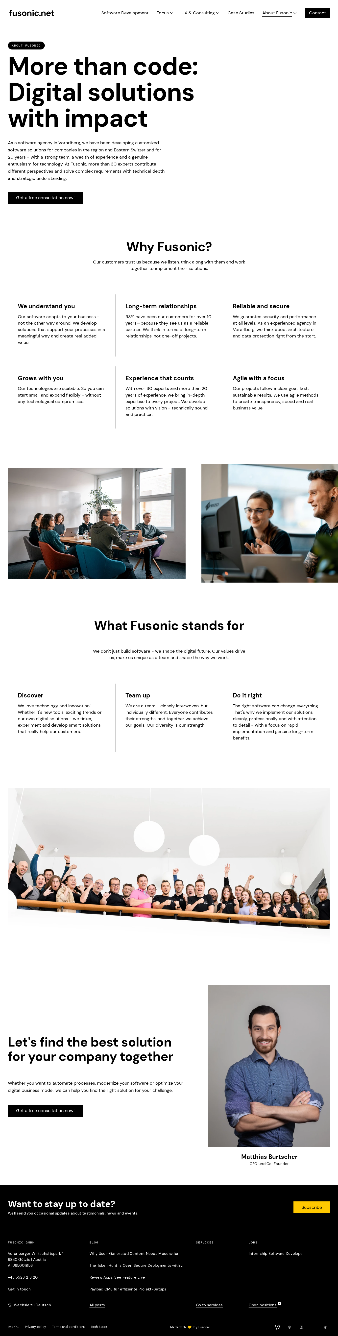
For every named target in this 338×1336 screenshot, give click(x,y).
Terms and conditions (68, 1327)
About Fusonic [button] (277, 13)
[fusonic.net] (31, 13)
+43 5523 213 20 (23, 1277)
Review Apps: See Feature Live (117, 1277)
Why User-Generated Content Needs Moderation (135, 1253)
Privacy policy (35, 1327)
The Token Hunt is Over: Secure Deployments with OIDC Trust (138, 1265)
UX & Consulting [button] (198, 13)
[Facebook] (289, 1327)
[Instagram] (301, 1327)
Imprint (13, 1327)
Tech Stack (99, 1327)
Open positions (263, 1305)
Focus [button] (162, 13)
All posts (97, 1305)
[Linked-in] (313, 1327)
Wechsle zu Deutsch (32, 1305)
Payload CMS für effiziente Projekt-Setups (128, 1289)
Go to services (209, 1305)
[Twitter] (278, 1327)
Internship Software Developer (276, 1253)
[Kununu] (325, 1327)
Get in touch (19, 1289)
